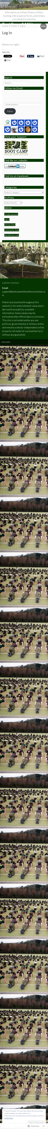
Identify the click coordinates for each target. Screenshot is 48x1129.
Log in (6, 219)
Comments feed (11, 230)
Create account (11, 214)
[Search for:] (16, 83)
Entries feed (9, 224)
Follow (10, 111)
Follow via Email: (13, 88)
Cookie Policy (8, 1118)
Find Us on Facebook (16, 176)
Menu (43, 26)
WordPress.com (11, 235)
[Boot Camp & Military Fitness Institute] (24, 5)
